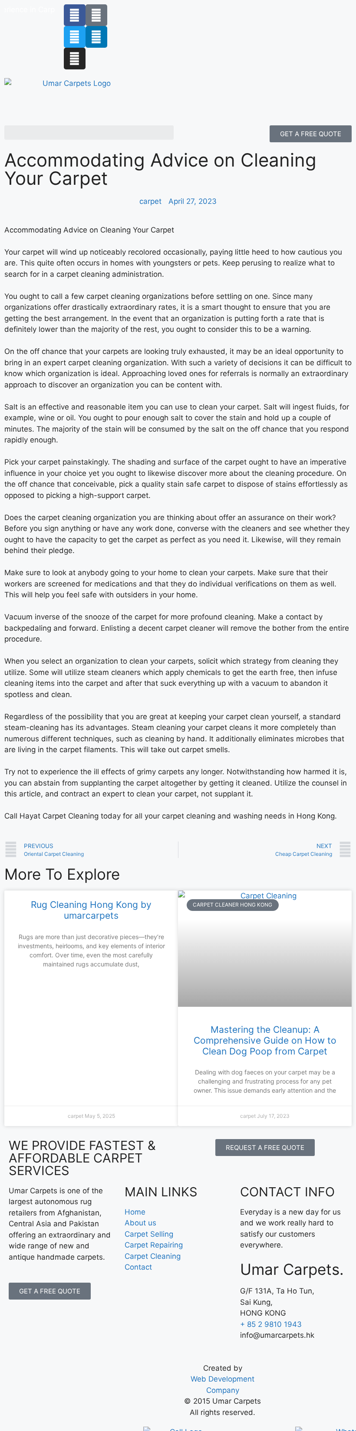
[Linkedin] (96, 37)
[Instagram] (75, 58)
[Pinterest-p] (96, 15)
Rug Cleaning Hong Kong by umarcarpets (91, 910)
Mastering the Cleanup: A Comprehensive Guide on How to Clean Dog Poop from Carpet (265, 1040)
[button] (89, 132)
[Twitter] (75, 37)
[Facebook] (75, 15)
